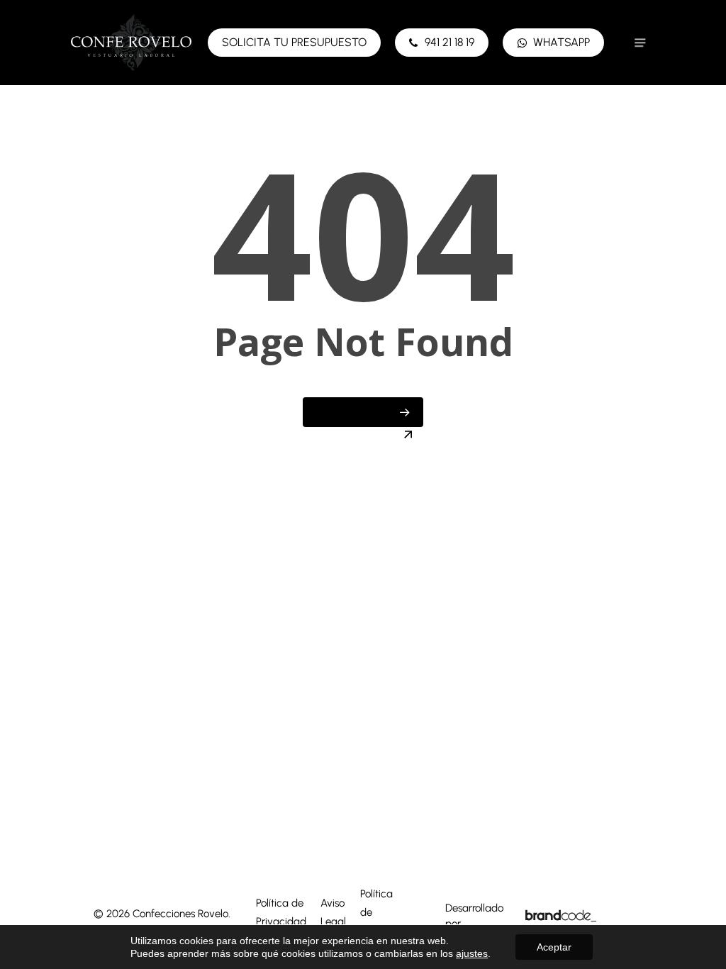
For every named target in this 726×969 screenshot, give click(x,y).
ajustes (472, 953)
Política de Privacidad (281, 912)
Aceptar (554, 947)
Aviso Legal (333, 912)
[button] (640, 43)
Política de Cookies (378, 912)
